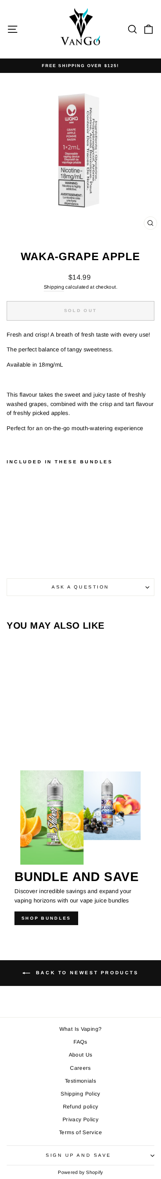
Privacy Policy (80, 1119)
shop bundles (46, 918)
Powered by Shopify (80, 1172)
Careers (80, 1068)
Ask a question (80, 586)
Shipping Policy (80, 1094)
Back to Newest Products (85, 972)
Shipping (54, 287)
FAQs (80, 1042)
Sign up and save (78, 1155)
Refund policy (80, 1107)
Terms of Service (80, 1132)
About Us (81, 1055)
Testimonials (80, 1081)
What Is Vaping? (80, 1029)
